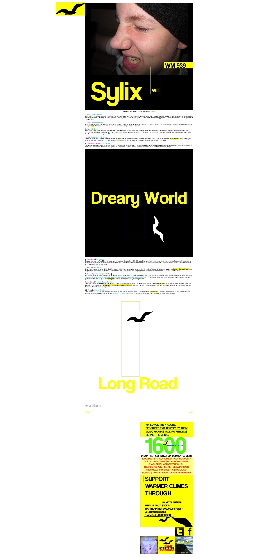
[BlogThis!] (90, 405)
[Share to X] (93, 405)
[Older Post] (191, 412)
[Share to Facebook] (96, 405)
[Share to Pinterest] (100, 405)
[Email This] (86, 405)
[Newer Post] (87, 412)
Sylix (153, 111)
